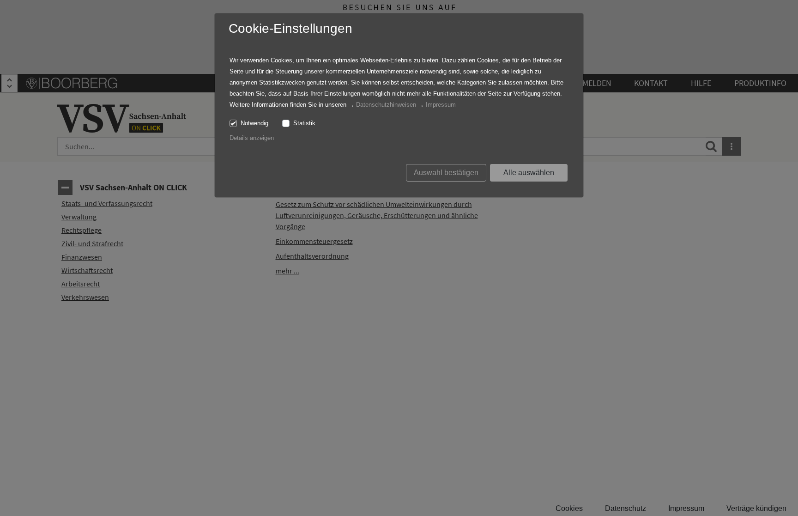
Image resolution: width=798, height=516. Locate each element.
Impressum (441, 104)
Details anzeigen (252, 137)
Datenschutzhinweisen (386, 104)
